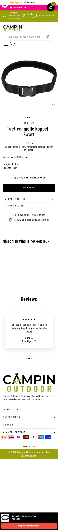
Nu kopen (29, 187)
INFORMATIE (11, 409)
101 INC (29, 123)
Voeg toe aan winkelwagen (29, 526)
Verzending (31, 147)
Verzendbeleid (15, 199)
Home (27, 117)
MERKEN (8, 424)
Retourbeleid (14, 205)
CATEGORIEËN (11, 417)
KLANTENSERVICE (14, 432)
